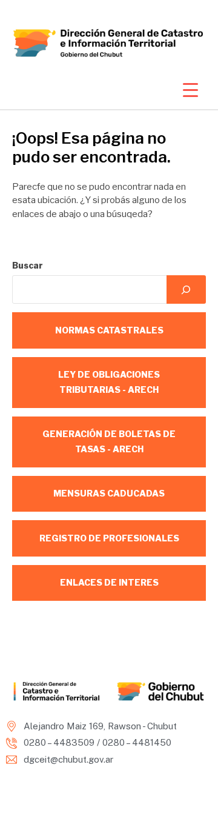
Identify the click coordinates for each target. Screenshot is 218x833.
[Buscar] (186, 289)
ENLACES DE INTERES (109, 582)
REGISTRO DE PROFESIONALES (109, 538)
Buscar (27, 265)
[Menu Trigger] (190, 89)
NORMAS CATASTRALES (109, 330)
